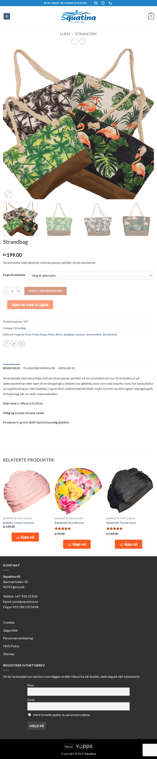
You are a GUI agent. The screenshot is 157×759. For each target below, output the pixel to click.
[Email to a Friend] (21, 343)
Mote (51, 334)
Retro (59, 334)
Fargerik (19, 334)
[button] (6, 16)
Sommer (80, 334)
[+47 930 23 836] (111, 3)
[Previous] (11, 124)
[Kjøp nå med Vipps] (30, 304)
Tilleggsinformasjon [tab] (39, 368)
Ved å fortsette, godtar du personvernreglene (61, 715)
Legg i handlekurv (45, 291)
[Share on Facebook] (6, 343)
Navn (30, 685)
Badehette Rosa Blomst (69, 522)
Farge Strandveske (14, 275)
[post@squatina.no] (96, 3)
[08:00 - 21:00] (103, 3)
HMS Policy (11, 646)
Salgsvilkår (10, 630)
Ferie (28, 334)
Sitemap (9, 654)
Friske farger (39, 334)
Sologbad (69, 334)
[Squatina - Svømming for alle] (78, 16)
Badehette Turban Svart (121, 522)
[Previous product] (82, 41)
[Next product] (74, 41)
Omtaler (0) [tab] (66, 368)
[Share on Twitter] (14, 343)
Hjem (65, 34)
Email (31, 699)
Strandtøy (86, 34)
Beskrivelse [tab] (11, 368)
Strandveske (110, 334)
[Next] (145, 124)
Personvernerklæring (18, 638)
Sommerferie (93, 334)
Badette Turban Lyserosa (18, 522)
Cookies (9, 622)
